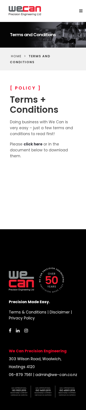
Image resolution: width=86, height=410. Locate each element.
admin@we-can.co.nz (56, 374)
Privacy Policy (22, 318)
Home (16, 56)
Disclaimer (60, 312)
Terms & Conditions (27, 312)
